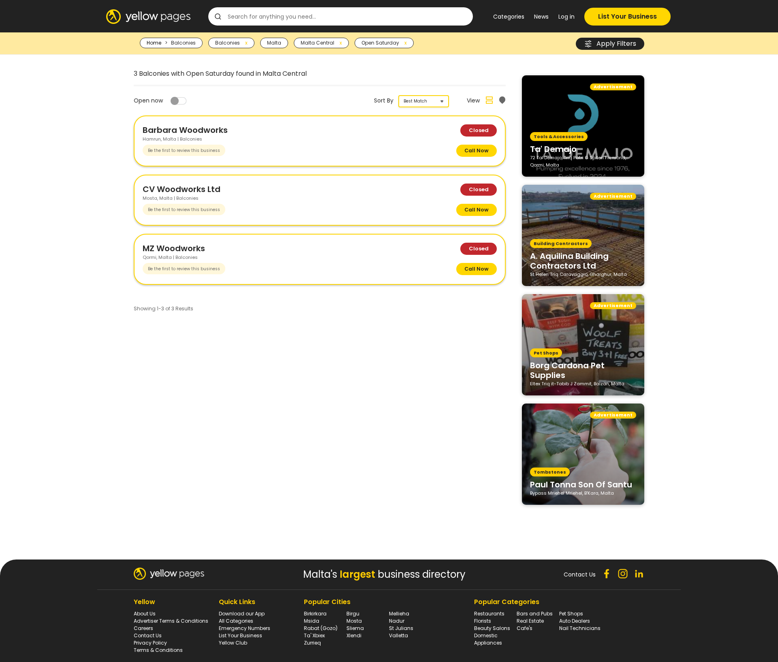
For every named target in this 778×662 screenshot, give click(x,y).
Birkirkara (315, 613)
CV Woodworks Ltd (181, 189)
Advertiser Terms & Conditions (171, 620)
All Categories (236, 620)
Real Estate (530, 620)
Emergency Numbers (244, 628)
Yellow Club (233, 642)
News (541, 17)
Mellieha (399, 613)
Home (154, 42)
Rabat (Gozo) (321, 628)
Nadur (396, 620)
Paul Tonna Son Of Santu (581, 484)
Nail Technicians (580, 628)
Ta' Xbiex (314, 635)
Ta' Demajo (553, 148)
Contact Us (148, 635)
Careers (143, 628)
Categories (508, 17)
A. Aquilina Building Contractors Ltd (569, 260)
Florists (482, 620)
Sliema (355, 628)
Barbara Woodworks (185, 130)
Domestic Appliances (488, 639)
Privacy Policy (150, 642)
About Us (145, 613)
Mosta (354, 620)
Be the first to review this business (184, 150)
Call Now (476, 150)
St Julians (401, 628)
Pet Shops (571, 613)
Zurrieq (312, 642)
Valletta (398, 635)
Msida (311, 620)
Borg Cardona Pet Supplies (567, 370)
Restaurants (489, 613)
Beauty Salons (492, 628)
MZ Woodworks (174, 248)
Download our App (242, 613)
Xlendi (353, 635)
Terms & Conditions (158, 650)
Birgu (352, 613)
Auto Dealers (574, 620)
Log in (566, 17)
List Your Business (627, 16)
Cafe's (524, 628)
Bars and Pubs (535, 613)
